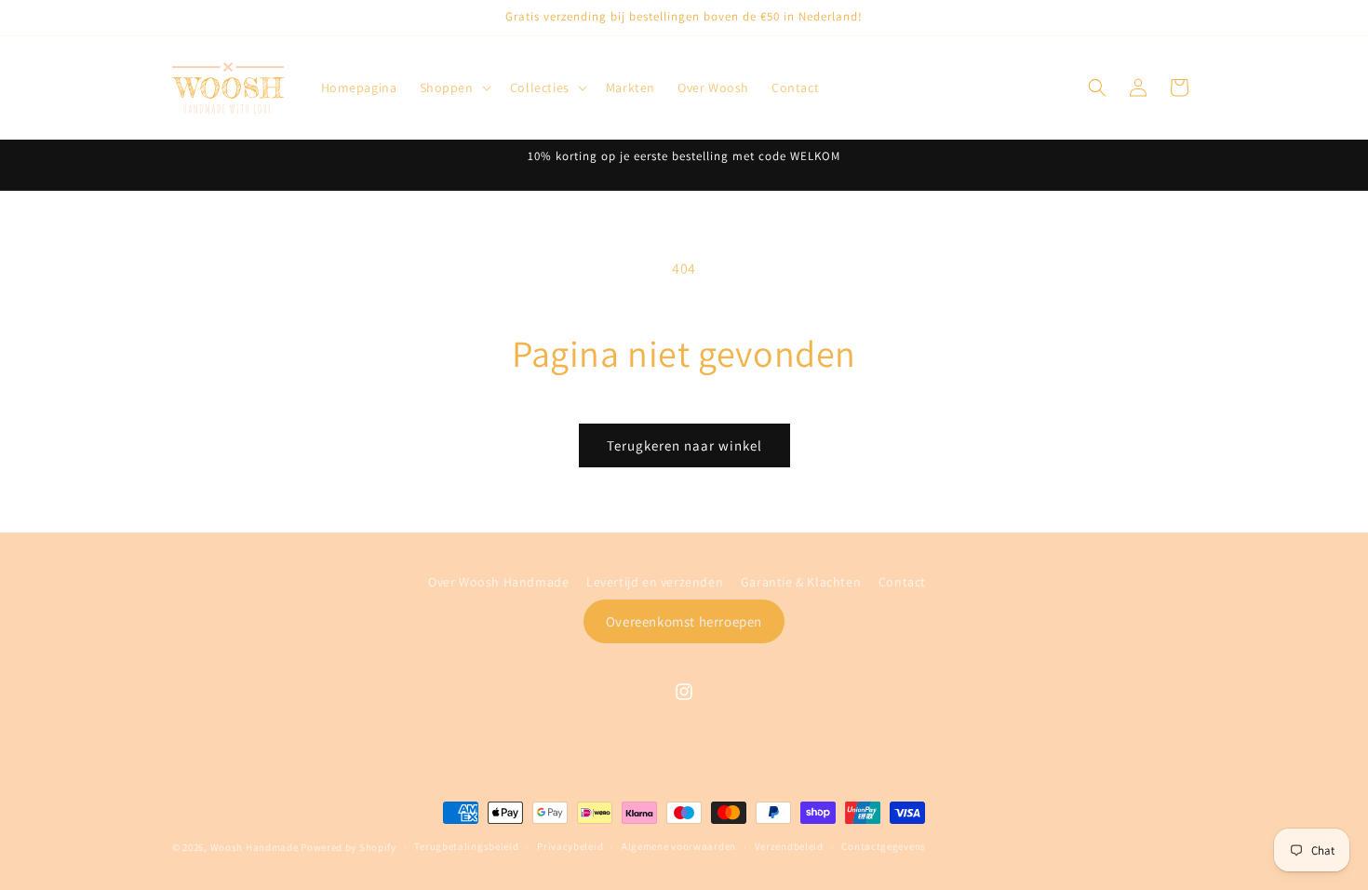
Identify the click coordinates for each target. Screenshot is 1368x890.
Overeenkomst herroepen (684, 621)
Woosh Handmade (256, 847)
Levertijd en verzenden (654, 581)
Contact (902, 581)
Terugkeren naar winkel (684, 445)
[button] (454, 87)
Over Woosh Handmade (498, 581)
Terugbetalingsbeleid (466, 846)
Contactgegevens (883, 846)
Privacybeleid (570, 846)
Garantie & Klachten (801, 581)
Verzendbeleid (789, 846)
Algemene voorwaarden (679, 846)
